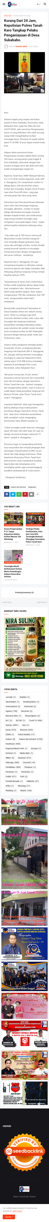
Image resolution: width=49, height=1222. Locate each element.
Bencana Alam (13, 716)
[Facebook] (7, 494)
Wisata (26, 790)
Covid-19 (35, 720)
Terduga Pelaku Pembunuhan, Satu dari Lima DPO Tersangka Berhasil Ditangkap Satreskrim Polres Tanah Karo (35, 535)
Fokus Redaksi (26, 734)
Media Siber (26, 753)
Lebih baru (7, 602)
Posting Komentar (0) (24, 592)
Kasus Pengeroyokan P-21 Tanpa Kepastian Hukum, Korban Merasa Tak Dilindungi (13, 534)
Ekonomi (26, 730)
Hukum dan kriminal (21, 16)
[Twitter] (13, 494)
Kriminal (11, 753)
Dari (25, 725)
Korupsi (36, 748)
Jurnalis (11, 697)
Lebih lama (41, 602)
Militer (10, 758)
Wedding (11, 790)
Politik (11, 776)
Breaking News (31, 702)
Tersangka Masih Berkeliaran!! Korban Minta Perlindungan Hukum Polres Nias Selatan (13, 571)
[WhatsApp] (19, 494)
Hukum (10, 739)
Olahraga (12, 762)
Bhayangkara (32, 716)
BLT (9, 720)
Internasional (13, 706)
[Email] (31, 494)
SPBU (10, 786)
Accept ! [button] (8, 1217)
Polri (23, 776)
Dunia (11, 730)
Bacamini (26, 711)
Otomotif (29, 762)
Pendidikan (13, 767)
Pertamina (27, 772)
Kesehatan (32, 487)
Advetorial (30, 706)
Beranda (7, 16)
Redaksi (25, 697)
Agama (11, 711)
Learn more (17, 1211)
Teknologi (24, 786)
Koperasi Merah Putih (16, 748)
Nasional (24, 758)
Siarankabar (12, 702)
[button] (3, 4)
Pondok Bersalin (14, 781)
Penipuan (30, 767)
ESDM (10, 734)
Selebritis (33, 781)
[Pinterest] (25, 494)
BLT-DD (20, 720)
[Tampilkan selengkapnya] (37, 494)
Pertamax (11, 772)
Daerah (12, 725)
